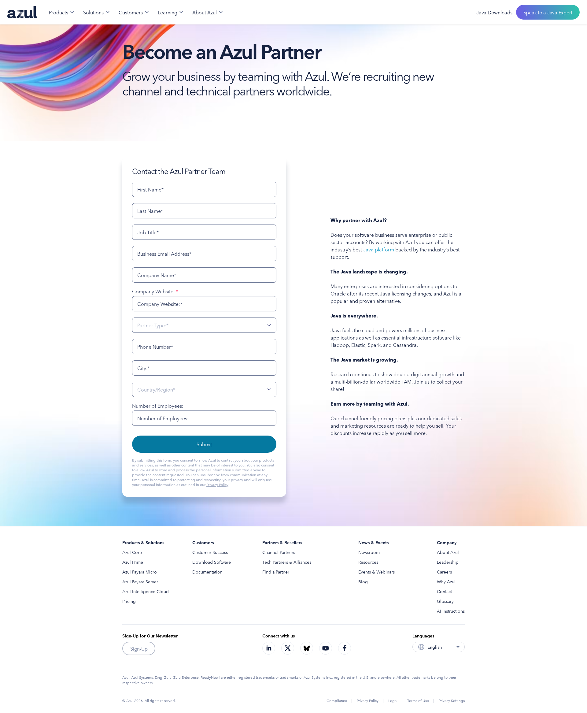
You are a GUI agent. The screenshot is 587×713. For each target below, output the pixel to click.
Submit (204, 444)
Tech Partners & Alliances (286, 562)
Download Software (211, 562)
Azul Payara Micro (139, 572)
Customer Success (210, 552)
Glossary (445, 601)
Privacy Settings (452, 700)
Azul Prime (132, 562)
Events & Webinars (376, 572)
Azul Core (132, 552)
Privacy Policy (217, 484)
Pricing (129, 601)
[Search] (444, 12)
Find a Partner (275, 572)
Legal (392, 700)
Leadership (448, 562)
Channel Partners (278, 552)
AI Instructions (451, 611)
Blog (363, 581)
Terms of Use (418, 700)
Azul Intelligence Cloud (145, 591)
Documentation (207, 572)
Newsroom (369, 552)
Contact (444, 591)
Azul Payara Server (140, 581)
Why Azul (446, 581)
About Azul (448, 552)
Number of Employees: (157, 405)
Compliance (337, 700)
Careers (444, 572)
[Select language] (458, 12)
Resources (368, 562)
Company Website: (155, 291)
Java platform (378, 249)
